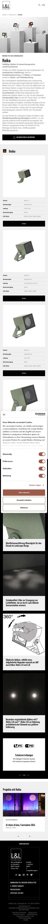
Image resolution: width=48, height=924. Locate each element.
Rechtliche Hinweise (19, 912)
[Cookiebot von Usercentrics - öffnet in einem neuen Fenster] (35, 414)
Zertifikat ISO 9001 (17, 893)
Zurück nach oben (24, 844)
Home (4, 14)
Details (24, 223)
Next (28, 775)
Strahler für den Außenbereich (12, 56)
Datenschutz (32, 912)
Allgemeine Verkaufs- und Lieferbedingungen (25, 917)
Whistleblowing (32, 914)
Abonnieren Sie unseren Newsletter (23, 882)
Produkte (12, 14)
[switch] (42, 461)
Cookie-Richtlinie (19, 914)
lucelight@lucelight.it (31, 870)
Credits (25, 920)
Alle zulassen (24, 492)
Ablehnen (24, 508)
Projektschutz (15, 889)
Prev (20, 775)
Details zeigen (35, 485)
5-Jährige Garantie (17, 886)
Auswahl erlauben (24, 500)
